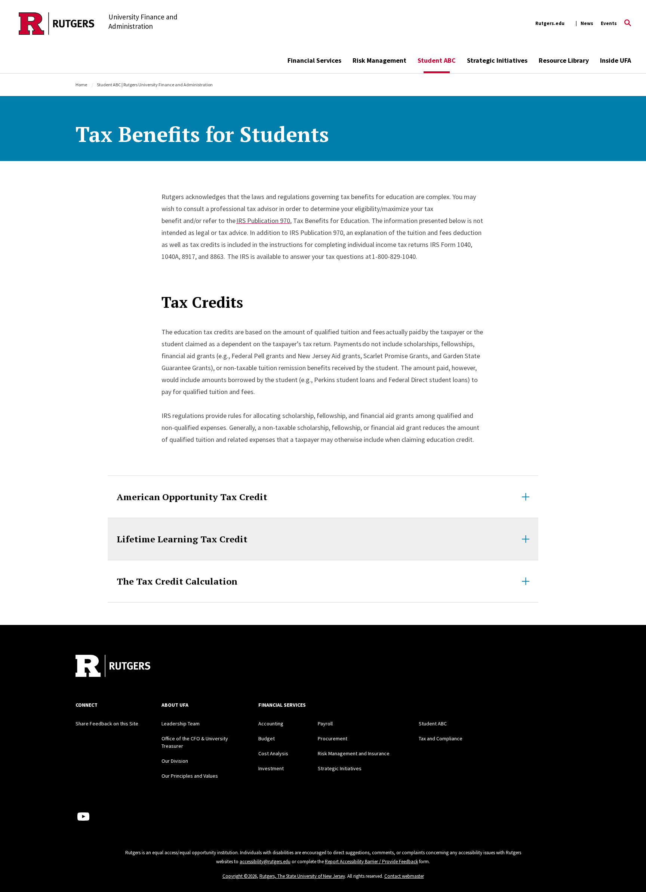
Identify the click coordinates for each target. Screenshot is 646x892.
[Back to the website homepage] (56, 23)
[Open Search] (627, 23)
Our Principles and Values (190, 775)
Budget (266, 738)
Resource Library (564, 60)
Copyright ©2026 (239, 876)
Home (81, 84)
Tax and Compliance (440, 738)
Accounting (270, 723)
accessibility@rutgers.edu (265, 861)
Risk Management (379, 60)
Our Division (175, 761)
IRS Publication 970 (263, 220)
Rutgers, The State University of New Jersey (302, 876)
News (587, 23)
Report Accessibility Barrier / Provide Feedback (371, 861)
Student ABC (437, 60)
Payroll (325, 723)
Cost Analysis (273, 753)
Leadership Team (181, 723)
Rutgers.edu (550, 23)
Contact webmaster (404, 876)
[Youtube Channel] (83, 816)
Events (609, 23)
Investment (271, 768)
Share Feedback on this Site (107, 723)
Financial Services (314, 60)
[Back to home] (113, 667)
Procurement (332, 738)
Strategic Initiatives (497, 60)
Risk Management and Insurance (354, 753)
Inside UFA (615, 60)
